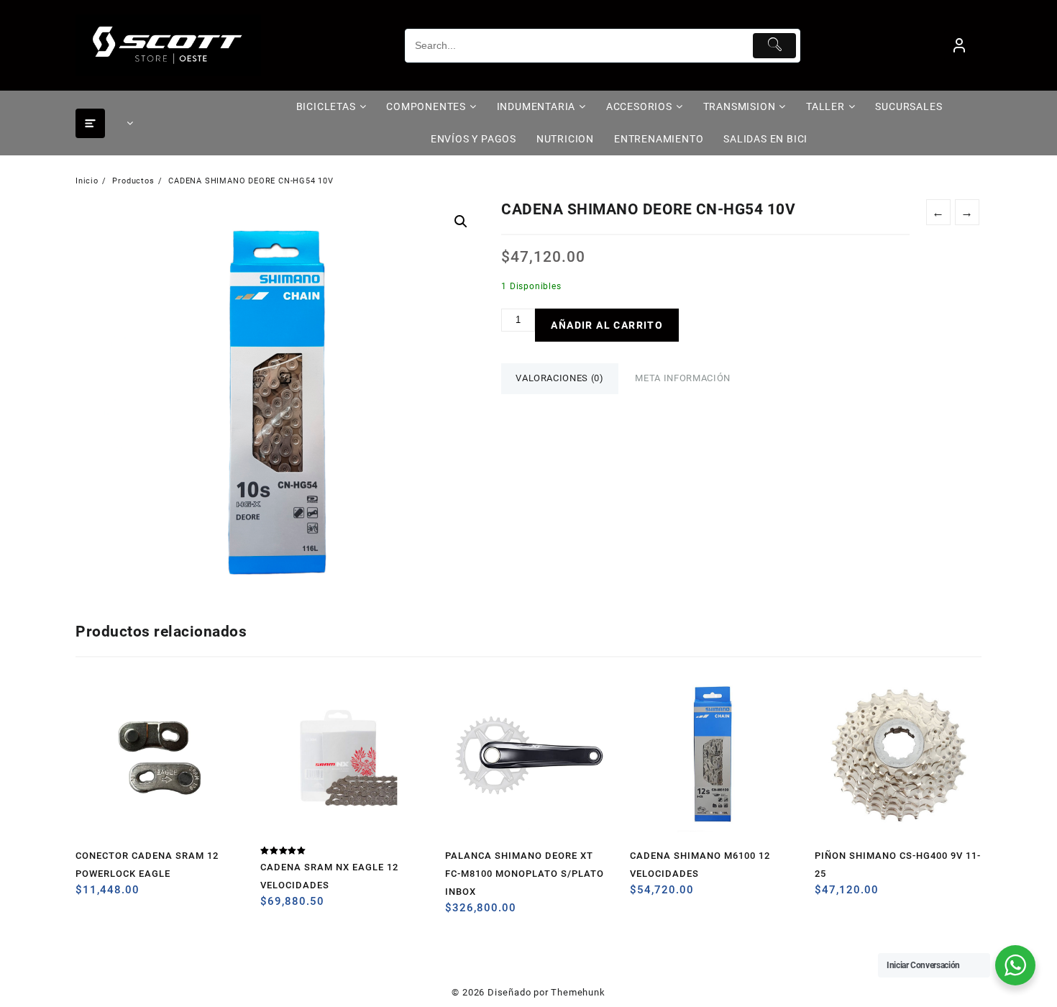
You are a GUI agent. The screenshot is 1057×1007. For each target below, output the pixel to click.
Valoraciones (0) (559, 378)
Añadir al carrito (607, 325)
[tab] (559, 378)
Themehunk (578, 992)
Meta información (682, 378)
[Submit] (775, 45)
